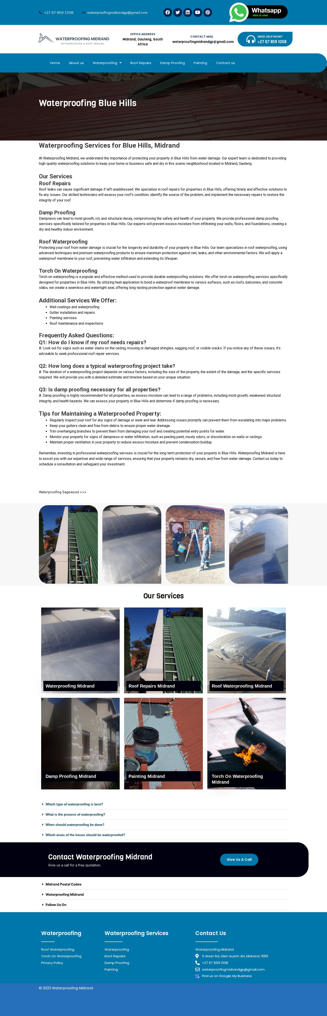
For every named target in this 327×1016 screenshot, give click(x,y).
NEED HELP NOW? (270, 36)
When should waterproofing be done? (75, 825)
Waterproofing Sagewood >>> (63, 492)
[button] (163, 804)
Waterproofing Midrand (61, 158)
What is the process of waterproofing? (75, 814)
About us (76, 62)
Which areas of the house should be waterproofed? (85, 835)
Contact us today (266, 459)
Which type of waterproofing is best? (74, 804)
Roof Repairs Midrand (152, 686)
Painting (200, 62)
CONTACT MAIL (201, 36)
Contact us (225, 62)
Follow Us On (56, 905)
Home (55, 62)
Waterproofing (105, 62)
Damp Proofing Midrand (71, 776)
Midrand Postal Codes (63, 884)
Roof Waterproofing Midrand (242, 686)
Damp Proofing (172, 62)
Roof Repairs (140, 62)
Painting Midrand (147, 776)
